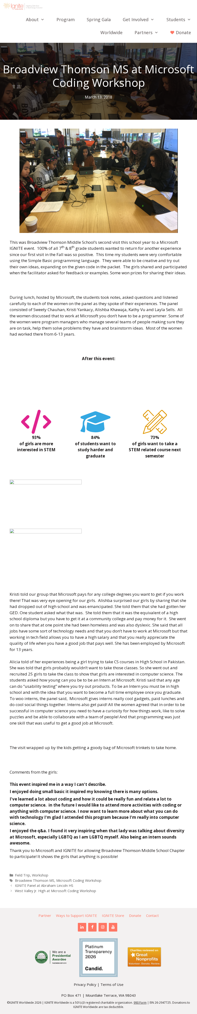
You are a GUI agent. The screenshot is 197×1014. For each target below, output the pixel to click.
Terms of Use (111, 984)
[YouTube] (113, 927)
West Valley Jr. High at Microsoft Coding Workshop (55, 891)
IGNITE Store (113, 915)
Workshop (40, 875)
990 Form (140, 1003)
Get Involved (135, 19)
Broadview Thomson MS (34, 880)
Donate (135, 915)
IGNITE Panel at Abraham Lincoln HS (44, 885)
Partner (44, 915)
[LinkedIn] (82, 927)
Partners (144, 32)
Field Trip (22, 875)
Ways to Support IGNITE (76, 915)
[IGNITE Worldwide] (24, 6)
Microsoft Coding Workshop (78, 880)
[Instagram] (102, 927)
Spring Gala (99, 19)
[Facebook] (92, 927)
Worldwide (111, 32)
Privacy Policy (85, 984)
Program (65, 19)
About (32, 19)
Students (175, 19)
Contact (152, 915)
